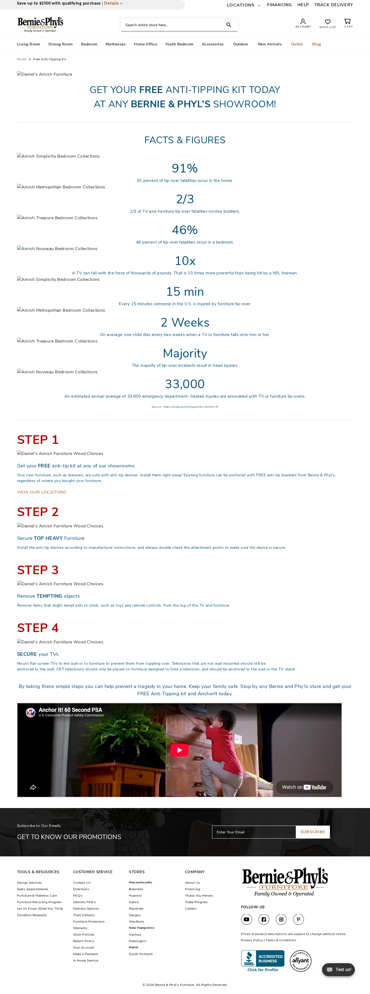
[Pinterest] (298, 919)
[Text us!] (338, 971)
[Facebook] (263, 919)
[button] (244, 5)
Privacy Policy (252, 940)
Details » (113, 3)
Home (22, 59)
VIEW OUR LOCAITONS (42, 492)
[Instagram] (281, 919)
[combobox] (179, 24)
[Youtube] (246, 919)
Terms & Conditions (281, 940)
